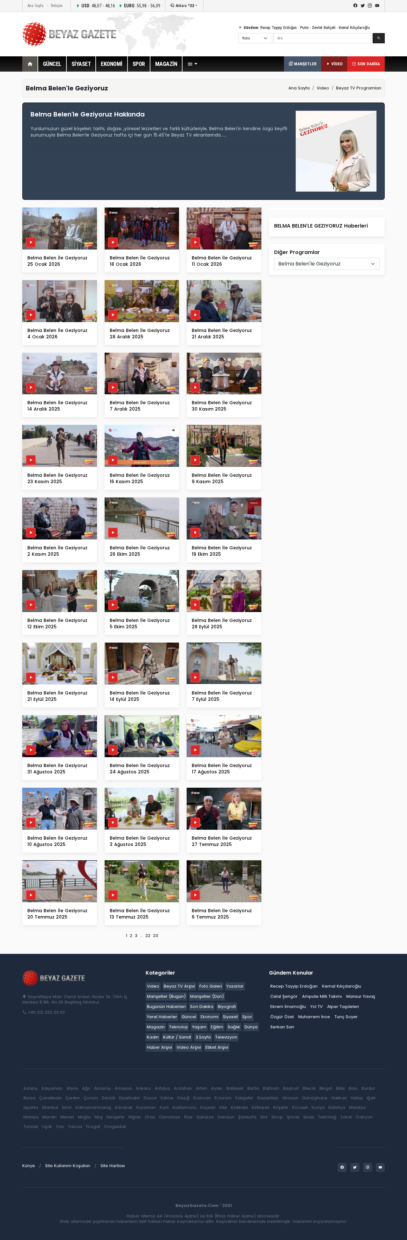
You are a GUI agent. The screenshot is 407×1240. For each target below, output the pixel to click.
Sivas (308, 1117)
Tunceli (31, 1127)
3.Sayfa (203, 1037)
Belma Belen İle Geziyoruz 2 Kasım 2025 (57, 551)
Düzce (150, 1098)
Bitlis (340, 1088)
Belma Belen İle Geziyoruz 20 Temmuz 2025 (57, 913)
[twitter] (362, 6)
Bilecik (309, 1088)
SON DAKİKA (368, 63)
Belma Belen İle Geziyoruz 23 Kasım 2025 (57, 478)
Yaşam (199, 1027)
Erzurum (223, 1098)
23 (155, 936)
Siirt (263, 1117)
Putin (304, 27)
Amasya (123, 1088)
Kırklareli (260, 1107)
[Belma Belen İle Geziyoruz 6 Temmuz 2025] (224, 881)
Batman (271, 1088)
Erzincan (202, 1098)
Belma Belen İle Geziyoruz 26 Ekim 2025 (140, 551)
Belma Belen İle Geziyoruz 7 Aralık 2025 (140, 405)
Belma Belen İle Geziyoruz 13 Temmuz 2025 (140, 913)
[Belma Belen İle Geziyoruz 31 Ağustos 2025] (59, 736)
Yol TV (316, 1007)
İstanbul (50, 1107)
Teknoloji (178, 1027)
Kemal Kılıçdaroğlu (354, 27)
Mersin (67, 1117)
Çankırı (73, 1098)
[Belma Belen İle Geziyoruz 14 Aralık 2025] (59, 373)
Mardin (49, 1117)
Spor (247, 1017)
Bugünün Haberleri (166, 1007)
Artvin (201, 1088)
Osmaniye (169, 1117)
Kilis (223, 1107)
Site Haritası (112, 1166)
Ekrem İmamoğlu (288, 1007)
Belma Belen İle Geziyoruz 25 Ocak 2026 (57, 261)
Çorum (91, 1098)
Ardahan (183, 1088)
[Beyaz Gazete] (54, 977)
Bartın (253, 1088)
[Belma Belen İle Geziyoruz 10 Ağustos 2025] (59, 808)
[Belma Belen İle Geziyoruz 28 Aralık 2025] (142, 301)
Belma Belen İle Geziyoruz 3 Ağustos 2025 (140, 841)
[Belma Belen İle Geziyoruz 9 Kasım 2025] (224, 446)
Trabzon (364, 1117)
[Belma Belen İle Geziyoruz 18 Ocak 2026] (142, 228)
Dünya (251, 1027)
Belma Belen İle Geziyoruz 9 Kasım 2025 (222, 478)
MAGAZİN (166, 63)
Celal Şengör (284, 996)
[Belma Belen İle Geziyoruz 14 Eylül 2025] (142, 663)
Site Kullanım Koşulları (67, 1166)
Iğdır (371, 1098)
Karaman (146, 1107)
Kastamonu (185, 1107)
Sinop (277, 1117)
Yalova (75, 1127)
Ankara (184, 5)
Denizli (108, 1098)
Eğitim (217, 1027)
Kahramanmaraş (93, 1107)
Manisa (31, 1117)
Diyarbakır (129, 1098)
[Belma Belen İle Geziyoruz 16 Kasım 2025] (142, 446)
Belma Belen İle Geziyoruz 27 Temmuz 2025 (222, 841)
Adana (31, 1088)
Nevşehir (116, 1117)
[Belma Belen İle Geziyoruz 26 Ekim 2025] (142, 518)
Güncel (189, 1017)
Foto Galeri (210, 986)
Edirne (167, 1098)
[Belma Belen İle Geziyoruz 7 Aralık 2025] (142, 373)
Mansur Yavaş (360, 996)
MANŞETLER (304, 63)
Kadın (153, 1037)
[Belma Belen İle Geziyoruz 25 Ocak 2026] (59, 228)
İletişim (57, 5)
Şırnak (293, 1117)
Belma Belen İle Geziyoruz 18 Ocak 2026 (140, 261)
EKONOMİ (111, 63)
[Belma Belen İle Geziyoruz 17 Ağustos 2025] (224, 736)
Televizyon (226, 1037)
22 (147, 936)
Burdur (368, 1088)
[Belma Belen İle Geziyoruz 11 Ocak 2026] (224, 228)
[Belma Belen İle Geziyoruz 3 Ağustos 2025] (142, 808)
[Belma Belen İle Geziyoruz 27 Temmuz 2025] (224, 808)
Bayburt (291, 1088)
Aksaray (102, 1088)
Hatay (357, 1098)
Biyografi (227, 1007)
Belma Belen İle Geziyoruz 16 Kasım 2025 (140, 478)
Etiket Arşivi (216, 1047)
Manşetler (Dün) (207, 996)
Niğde (134, 1117)
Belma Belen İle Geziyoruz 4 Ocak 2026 (57, 333)
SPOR (139, 63)
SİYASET (81, 63)
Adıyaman (52, 1088)
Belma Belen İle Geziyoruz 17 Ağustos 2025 (222, 768)
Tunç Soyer (346, 1017)
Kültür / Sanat (177, 1037)
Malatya (357, 1107)
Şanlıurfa (247, 1117)
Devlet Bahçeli (323, 27)
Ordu (150, 1117)
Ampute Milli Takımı (322, 996)
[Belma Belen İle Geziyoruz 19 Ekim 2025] (224, 518)
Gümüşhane (315, 1098)
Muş (98, 1117)
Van (60, 1127)
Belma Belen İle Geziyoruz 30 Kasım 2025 (222, 405)
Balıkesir (235, 1088)
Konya (318, 1107)
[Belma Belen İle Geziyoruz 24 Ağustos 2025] (142, 736)
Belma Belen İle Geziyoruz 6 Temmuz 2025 (222, 913)
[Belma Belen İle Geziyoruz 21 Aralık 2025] (224, 301)
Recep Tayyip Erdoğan (278, 27)
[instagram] (370, 6)
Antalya (162, 1088)
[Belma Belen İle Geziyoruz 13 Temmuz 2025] (142, 881)
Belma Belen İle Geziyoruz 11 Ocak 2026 (222, 261)
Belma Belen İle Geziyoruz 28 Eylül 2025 (222, 623)
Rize (188, 1117)
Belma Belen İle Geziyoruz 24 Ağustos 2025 (140, 768)
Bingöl (326, 1088)
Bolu (353, 1088)
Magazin (156, 1027)
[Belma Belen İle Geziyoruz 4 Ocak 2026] (59, 301)
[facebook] (355, 6)
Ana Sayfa (35, 5)
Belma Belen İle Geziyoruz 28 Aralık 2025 (140, 333)
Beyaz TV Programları (358, 88)
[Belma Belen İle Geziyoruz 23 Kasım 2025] (59, 446)
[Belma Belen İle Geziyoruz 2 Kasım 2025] (59, 518)
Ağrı (86, 1088)
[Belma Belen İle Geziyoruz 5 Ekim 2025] (142, 591)
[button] (192, 64)
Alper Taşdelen (343, 1007)
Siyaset (230, 1017)
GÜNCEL (52, 63)
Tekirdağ (327, 1117)
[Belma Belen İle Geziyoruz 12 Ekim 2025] (59, 591)
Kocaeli (300, 1107)
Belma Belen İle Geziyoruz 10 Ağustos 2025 (57, 841)
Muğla (84, 1117)
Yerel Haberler (162, 1017)
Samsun (225, 1117)
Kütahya (336, 1107)
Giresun (290, 1098)
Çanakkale (50, 1098)
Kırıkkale (239, 1107)
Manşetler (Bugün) (166, 996)
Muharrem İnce (314, 1017)
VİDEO (336, 63)
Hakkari (339, 1098)
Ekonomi (209, 1017)
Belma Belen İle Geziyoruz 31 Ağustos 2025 (57, 768)
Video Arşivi (188, 1047)
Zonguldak (115, 1127)
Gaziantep (268, 1098)
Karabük (124, 1107)
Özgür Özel (282, 1017)
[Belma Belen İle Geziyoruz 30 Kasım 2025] (224, 373)
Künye (28, 1166)
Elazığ (183, 1098)
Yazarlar (235, 986)
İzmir (67, 1107)
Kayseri (208, 1107)
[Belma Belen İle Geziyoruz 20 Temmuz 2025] (59, 881)
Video (323, 88)
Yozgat (93, 1127)
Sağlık (234, 1027)
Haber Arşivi (159, 1047)
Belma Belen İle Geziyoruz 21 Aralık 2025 (222, 333)
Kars (164, 1107)
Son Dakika (201, 1007)
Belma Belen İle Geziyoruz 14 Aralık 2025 (57, 405)
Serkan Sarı (282, 1027)
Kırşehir (280, 1107)
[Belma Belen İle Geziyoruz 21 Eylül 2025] (59, 663)
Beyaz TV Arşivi (179, 986)
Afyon (72, 1088)
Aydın (217, 1088)
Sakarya (205, 1117)
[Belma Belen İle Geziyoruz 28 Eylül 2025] (224, 591)
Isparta (31, 1107)
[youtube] (377, 6)
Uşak (47, 1127)
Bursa (29, 1098)
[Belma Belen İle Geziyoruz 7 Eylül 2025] (224, 663)
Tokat (346, 1117)
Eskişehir (244, 1098)
